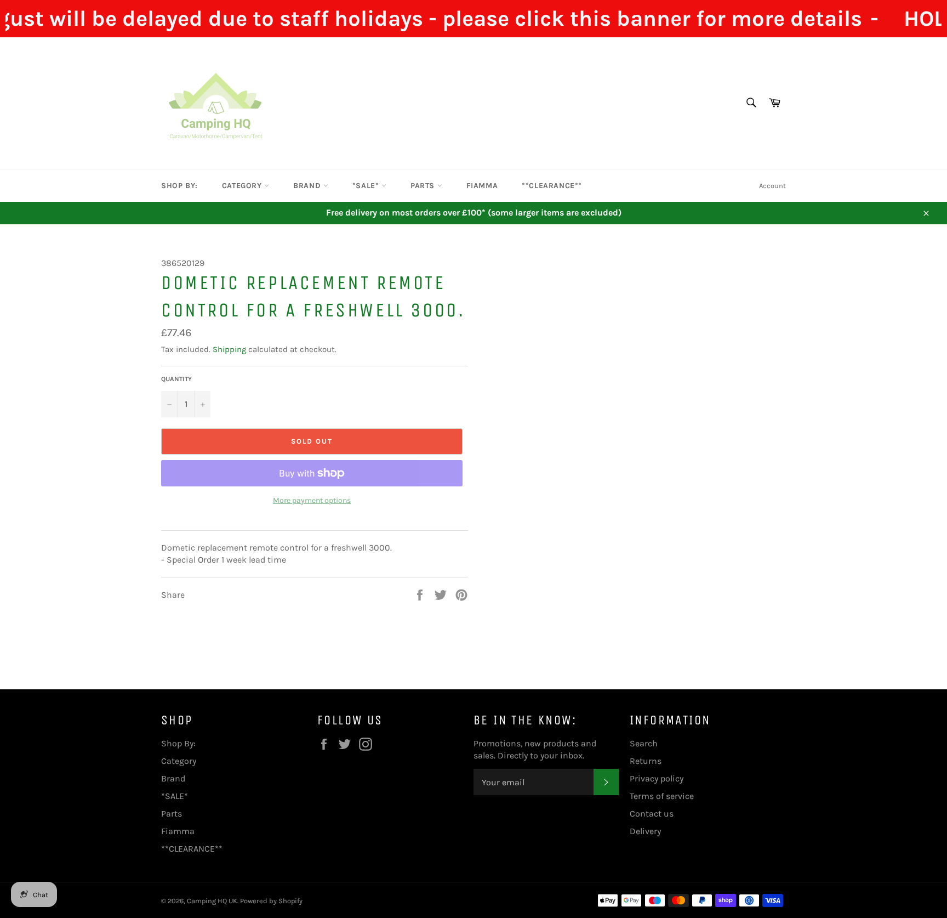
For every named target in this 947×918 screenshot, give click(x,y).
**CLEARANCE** (552, 185)
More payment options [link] (312, 500)
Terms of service (662, 796)
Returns (645, 761)
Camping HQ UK (212, 901)
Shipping (229, 349)
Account (772, 186)
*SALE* (366, 185)
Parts (423, 185)
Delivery (645, 831)
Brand (308, 185)
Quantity (176, 379)
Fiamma (482, 185)
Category (243, 185)
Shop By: (179, 185)
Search (644, 743)
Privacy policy (656, 778)
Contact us (652, 813)
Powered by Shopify (271, 901)
